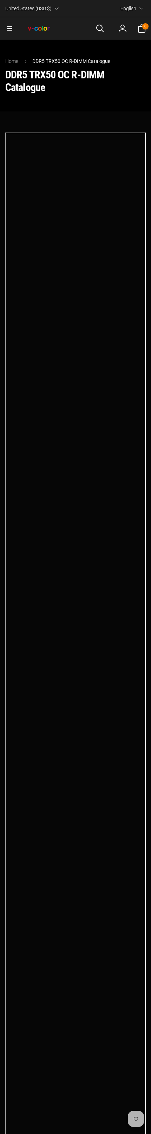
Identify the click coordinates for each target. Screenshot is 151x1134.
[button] (9, 28)
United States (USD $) (28, 8)
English (128, 8)
